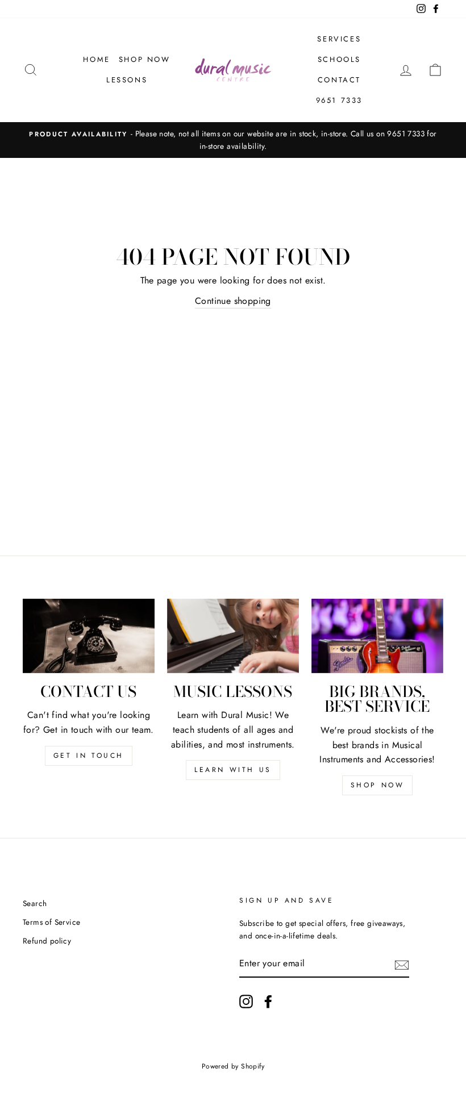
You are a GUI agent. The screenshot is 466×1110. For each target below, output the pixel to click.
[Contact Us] (89, 636)
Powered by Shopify (233, 1066)
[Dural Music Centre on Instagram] (246, 1001)
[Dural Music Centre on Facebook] (268, 1001)
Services (339, 39)
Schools (339, 59)
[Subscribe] (401, 964)
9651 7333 (339, 100)
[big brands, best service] (377, 636)
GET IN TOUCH (88, 755)
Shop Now (144, 59)
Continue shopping (233, 300)
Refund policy (47, 940)
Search (35, 903)
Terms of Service (51, 922)
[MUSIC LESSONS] (233, 636)
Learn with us (233, 770)
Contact (339, 79)
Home (96, 59)
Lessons (126, 79)
